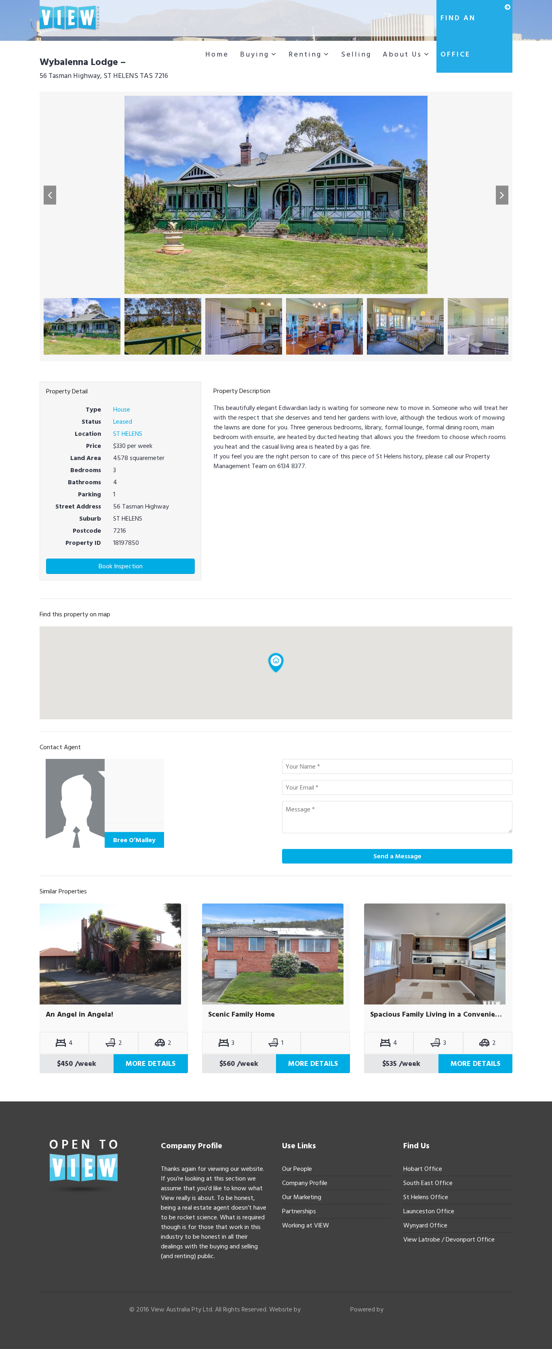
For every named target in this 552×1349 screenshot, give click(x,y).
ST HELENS (127, 434)
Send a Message (397, 856)
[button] (50, 194)
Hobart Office (422, 1169)
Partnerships (299, 1211)
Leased (122, 421)
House (121, 409)
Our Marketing (301, 1197)
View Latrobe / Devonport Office (449, 1239)
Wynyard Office (425, 1225)
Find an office (458, 36)
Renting (305, 54)
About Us (402, 54)
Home (217, 54)
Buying (254, 54)
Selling (356, 54)
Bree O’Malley (134, 840)
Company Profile (304, 1183)
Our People (297, 1169)
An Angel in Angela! (79, 1015)
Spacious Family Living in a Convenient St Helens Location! (438, 1015)
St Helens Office (425, 1197)
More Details (150, 1064)
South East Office (428, 1183)
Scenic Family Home (241, 1015)
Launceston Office (428, 1211)
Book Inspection (121, 566)
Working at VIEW (305, 1225)
